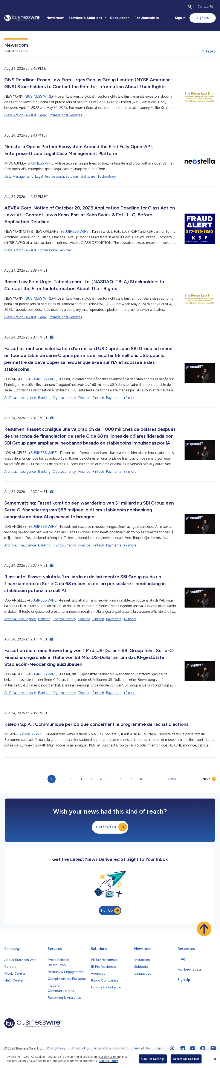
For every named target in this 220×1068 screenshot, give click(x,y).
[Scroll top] (204, 929)
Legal (42, 115)
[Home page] (22, 18)
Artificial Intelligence (20, 397)
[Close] (215, 1059)
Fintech (98, 397)
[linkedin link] (182, 1048)
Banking (44, 397)
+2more (130, 397)
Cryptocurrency (64, 397)
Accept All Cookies (186, 1058)
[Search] (190, 7)
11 (150, 779)
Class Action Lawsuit (20, 115)
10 (140, 779)
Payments (113, 397)
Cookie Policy (108, 1060)
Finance (84, 397)
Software (88, 176)
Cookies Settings (152, 1058)
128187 (172, 779)
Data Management (18, 176)
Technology (106, 176)
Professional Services (65, 115)
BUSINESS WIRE (39, 96)
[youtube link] (192, 1048)
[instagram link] (213, 1048)
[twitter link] (171, 1048)
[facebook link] (202, 1048)
